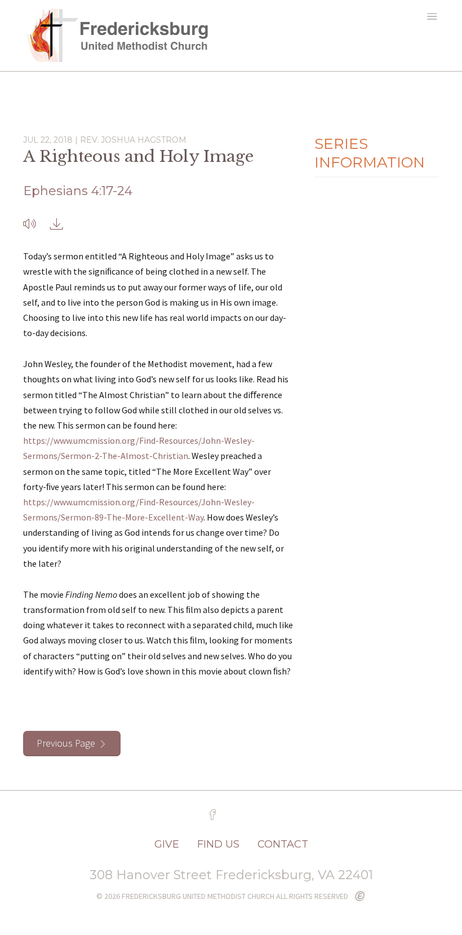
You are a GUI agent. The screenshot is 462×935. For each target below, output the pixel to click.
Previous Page (66, 742)
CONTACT (282, 844)
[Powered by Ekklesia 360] (360, 897)
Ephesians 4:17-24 (77, 191)
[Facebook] (213, 815)
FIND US (218, 844)
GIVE (166, 844)
